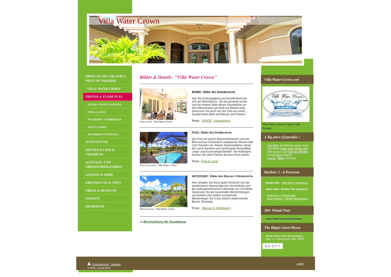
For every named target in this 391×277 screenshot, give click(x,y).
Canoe (271, 158)
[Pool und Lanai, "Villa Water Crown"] (163, 147)
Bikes (281, 158)
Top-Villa (272, 145)
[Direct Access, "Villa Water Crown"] (163, 191)
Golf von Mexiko (298, 151)
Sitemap (116, 264)
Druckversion (100, 264)
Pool (278, 155)
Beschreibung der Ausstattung (164, 221)
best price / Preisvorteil (281, 195)
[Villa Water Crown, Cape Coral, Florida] (286, 104)
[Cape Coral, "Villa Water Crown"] (163, 104)
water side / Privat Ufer (294, 148)
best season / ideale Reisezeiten (287, 198)
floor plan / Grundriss (295, 182)
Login (300, 263)
